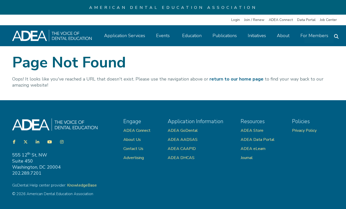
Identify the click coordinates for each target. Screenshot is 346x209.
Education (192, 36)
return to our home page (236, 79)
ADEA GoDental (183, 130)
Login (235, 19)
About (283, 36)
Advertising (134, 158)
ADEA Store (252, 130)
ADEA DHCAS (181, 158)
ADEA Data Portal (258, 139)
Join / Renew (254, 19)
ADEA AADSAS (183, 139)
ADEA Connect (281, 19)
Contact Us (133, 148)
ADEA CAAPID (182, 148)
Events (163, 36)
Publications (225, 36)
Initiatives (257, 36)
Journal (247, 158)
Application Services (124, 36)
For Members (314, 36)
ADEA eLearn (253, 148)
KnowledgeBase (82, 185)
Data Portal (306, 19)
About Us (132, 139)
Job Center (328, 19)
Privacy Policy (304, 130)
